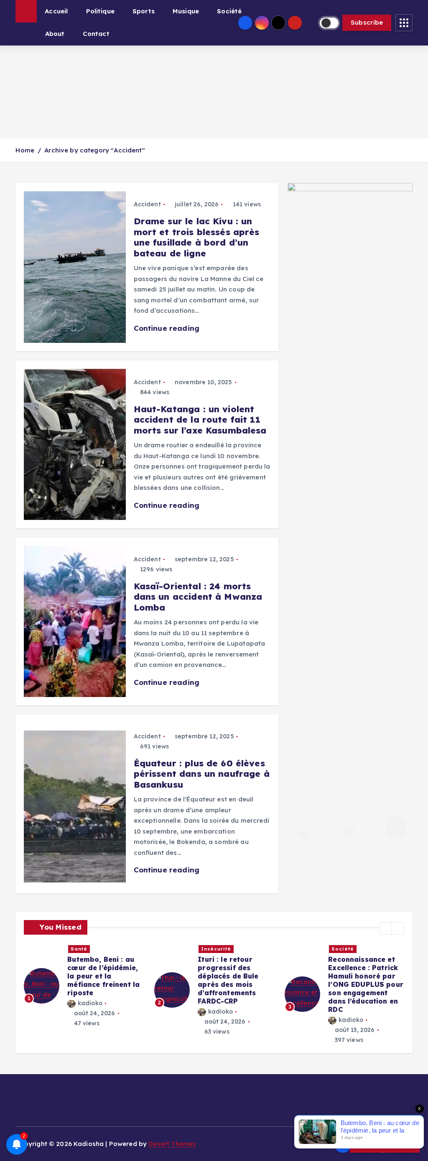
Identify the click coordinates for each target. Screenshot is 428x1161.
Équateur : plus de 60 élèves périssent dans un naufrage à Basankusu (202, 774)
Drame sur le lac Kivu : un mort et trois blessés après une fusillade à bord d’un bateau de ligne (197, 237)
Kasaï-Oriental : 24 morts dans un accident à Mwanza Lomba (198, 596)
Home (24, 150)
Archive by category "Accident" (94, 150)
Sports (143, 11)
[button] (386, 928)
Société (229, 11)
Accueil (56, 11)
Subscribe (367, 22)
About (55, 34)
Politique (100, 11)
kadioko (90, 1011)
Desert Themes (172, 1144)
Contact (96, 34)
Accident (147, 204)
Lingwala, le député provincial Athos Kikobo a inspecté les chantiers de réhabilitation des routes (105, 980)
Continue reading (168, 328)
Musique (186, 11)
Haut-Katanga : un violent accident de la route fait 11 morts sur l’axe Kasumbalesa (200, 419)
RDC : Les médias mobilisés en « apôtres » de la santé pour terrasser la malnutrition (366, 976)
